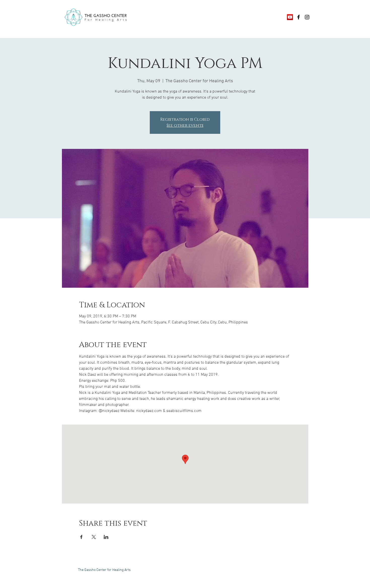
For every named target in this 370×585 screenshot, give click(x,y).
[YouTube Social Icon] (290, 17)
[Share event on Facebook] (81, 537)
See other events (185, 125)
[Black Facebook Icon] (298, 17)
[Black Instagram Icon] (307, 17)
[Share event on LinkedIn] (106, 537)
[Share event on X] (93, 537)
